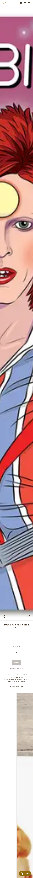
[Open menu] (29, 3)
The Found (17, 646)
